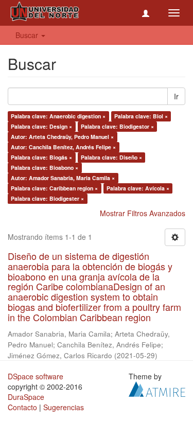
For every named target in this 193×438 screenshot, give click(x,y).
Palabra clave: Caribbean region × (54, 188)
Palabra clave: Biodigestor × (117, 126)
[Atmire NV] (157, 387)
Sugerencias (63, 407)
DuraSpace (26, 397)
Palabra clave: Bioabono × (44, 167)
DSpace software (35, 376)
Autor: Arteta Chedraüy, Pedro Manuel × (62, 137)
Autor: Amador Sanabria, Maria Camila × (63, 178)
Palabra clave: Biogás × (41, 157)
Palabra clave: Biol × (141, 116)
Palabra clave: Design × (41, 126)
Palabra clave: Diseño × (111, 157)
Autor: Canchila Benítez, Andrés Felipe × (63, 147)
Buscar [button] (27, 35)
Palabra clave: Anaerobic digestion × (58, 116)
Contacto (22, 407)
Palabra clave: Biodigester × (47, 198)
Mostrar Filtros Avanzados (142, 213)
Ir (176, 96)
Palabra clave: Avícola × (138, 188)
